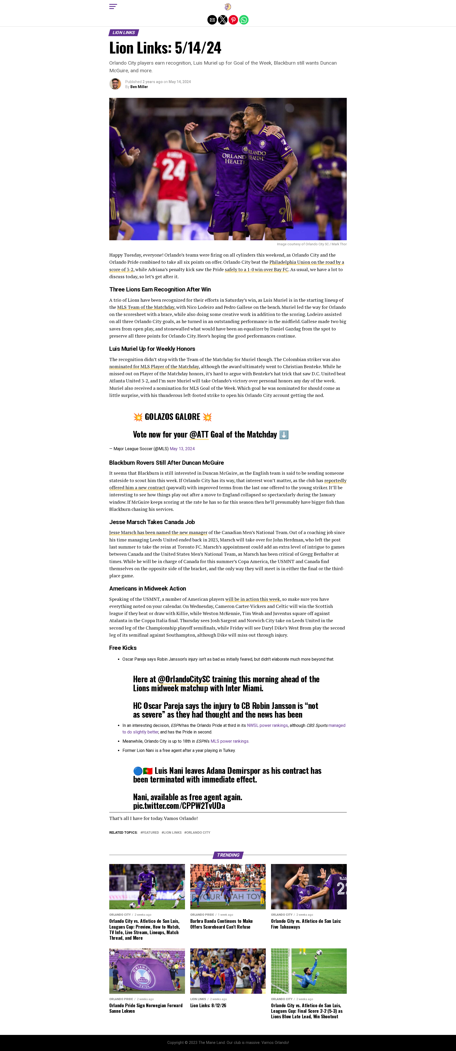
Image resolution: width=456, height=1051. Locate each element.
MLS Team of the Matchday (145, 307)
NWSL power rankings (267, 725)
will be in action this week (252, 599)
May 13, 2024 (182, 448)
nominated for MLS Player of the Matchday (154, 366)
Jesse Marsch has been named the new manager (158, 532)
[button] (113, 6)
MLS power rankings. (230, 741)
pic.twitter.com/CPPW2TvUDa (179, 805)
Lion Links (173, 832)
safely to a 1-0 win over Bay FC (256, 269)
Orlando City (198, 832)
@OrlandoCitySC (184, 679)
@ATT (199, 434)
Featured (150, 832)
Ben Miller (139, 87)
